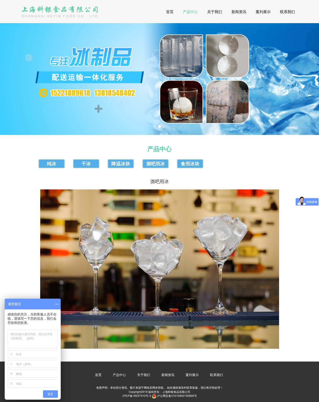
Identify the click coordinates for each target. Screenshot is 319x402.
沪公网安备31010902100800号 (177, 396)
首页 (170, 11)
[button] (154, 126)
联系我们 (287, 11)
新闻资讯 (238, 11)
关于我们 (214, 11)
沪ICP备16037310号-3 (136, 396)
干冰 (86, 163)
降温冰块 (120, 163)
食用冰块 (190, 163)
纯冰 (51, 163)
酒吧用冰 (155, 163)
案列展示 (263, 11)
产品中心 (190, 11)
